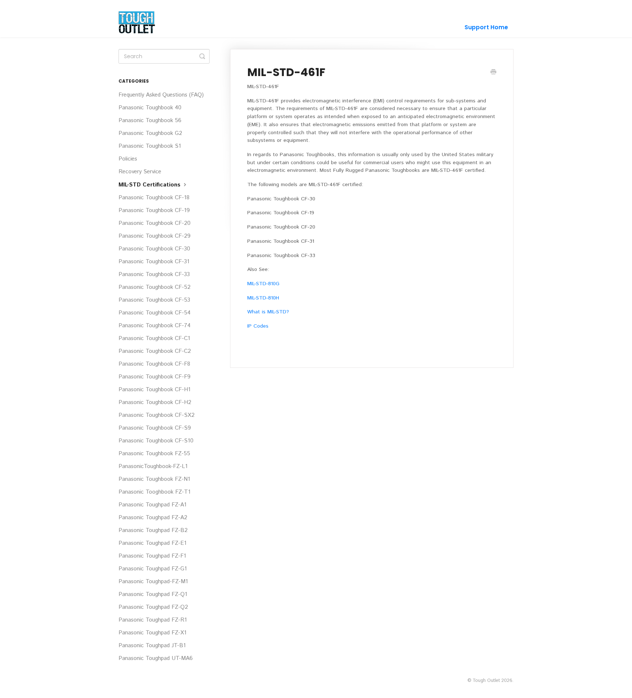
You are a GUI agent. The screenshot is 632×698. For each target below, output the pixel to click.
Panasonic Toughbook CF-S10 (155, 441)
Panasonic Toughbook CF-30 (154, 249)
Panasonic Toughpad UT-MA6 (155, 658)
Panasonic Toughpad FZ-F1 (152, 556)
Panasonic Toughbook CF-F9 (154, 377)
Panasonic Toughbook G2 (150, 133)
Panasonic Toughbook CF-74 (154, 326)
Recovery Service (139, 172)
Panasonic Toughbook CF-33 (154, 275)
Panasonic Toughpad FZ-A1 (152, 505)
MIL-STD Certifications (150, 185)
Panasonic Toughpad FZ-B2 (153, 531)
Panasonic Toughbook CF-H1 (154, 390)
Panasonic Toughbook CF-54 (154, 313)
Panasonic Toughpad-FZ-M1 (153, 582)
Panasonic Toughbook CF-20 (154, 223)
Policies (127, 159)
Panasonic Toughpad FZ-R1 (152, 620)
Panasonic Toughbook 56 (149, 121)
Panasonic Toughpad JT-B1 (152, 646)
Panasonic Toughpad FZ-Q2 (153, 607)
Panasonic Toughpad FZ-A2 (152, 518)
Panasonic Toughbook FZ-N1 (154, 479)
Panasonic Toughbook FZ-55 (154, 454)
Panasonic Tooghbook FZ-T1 (154, 492)
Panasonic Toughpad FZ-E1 (152, 543)
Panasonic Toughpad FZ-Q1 (152, 595)
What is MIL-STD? (268, 312)
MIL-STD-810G (263, 283)
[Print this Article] (493, 73)
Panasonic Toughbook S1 (149, 146)
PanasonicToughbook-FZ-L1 (153, 467)
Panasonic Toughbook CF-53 (154, 300)
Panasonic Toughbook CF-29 (154, 236)
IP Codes (257, 326)
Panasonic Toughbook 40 (149, 108)
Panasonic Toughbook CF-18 (153, 198)
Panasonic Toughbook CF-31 (153, 262)
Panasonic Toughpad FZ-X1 (152, 633)
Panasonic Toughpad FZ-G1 (152, 569)
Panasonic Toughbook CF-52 (154, 287)
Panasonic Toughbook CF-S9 (154, 428)
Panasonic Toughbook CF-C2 (154, 351)
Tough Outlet (486, 680)
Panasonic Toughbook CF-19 (154, 211)
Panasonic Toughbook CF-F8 (154, 364)
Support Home (486, 27)
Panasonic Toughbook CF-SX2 (156, 415)
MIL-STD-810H (263, 298)
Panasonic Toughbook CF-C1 (154, 339)
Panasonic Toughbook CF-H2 (154, 403)
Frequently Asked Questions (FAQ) (161, 95)
